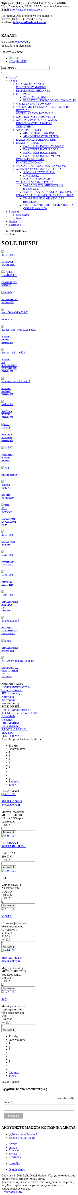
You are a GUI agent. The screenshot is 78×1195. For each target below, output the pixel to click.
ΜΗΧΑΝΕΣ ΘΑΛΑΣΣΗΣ (8, 263)
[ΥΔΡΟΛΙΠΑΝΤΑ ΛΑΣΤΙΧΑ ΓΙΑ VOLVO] (7, 594)
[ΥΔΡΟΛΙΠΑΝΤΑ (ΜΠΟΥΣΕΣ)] (6, 640)
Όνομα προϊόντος (11, 690)
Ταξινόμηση (8, 699)
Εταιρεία (14, 211)
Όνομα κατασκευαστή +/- (16, 686)
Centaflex (7, 719)
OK (20, 1191)
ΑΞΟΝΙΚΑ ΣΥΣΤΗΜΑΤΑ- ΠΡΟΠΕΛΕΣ (9, 630)
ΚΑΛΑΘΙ (14, 1163)
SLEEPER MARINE (13, 735)
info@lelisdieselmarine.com (26, 9)
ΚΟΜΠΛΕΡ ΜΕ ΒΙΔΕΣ (7, 563)
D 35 (4, 877)
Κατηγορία (7, 696)
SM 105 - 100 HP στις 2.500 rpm (11, 803)
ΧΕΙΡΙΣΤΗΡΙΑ (9, 474)
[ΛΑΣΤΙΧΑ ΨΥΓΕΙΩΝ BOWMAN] (7, 427)
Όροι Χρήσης (16, 1169)
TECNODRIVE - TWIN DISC (19, 713)
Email (8, 1102)
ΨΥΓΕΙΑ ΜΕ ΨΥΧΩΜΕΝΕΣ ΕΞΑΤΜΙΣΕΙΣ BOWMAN (9, 365)
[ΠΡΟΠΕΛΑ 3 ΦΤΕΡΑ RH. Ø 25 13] (8, 835)
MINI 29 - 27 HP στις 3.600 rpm (11, 959)
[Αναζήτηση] (2, 72)
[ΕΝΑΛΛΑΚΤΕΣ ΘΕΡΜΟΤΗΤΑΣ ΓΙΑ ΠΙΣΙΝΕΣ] (17, 660)
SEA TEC (7, 732)
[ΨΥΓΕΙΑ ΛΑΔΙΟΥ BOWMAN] (15, 381)
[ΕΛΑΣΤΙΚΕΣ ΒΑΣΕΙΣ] (7, 534)
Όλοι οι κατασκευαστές (15, 709)
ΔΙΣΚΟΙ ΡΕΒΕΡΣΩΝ (7, 496)
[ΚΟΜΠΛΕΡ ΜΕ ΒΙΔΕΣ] (7, 554)
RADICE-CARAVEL (14, 729)
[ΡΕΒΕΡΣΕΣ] (14, 312)
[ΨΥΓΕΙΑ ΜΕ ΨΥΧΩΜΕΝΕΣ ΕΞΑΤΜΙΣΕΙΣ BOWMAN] (13, 352)
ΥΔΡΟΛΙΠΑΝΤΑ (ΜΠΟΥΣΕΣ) (9, 649)
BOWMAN (8, 716)
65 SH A (6, 916)
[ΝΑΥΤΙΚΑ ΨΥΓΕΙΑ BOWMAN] (7, 404)
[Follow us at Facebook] (23, 1134)
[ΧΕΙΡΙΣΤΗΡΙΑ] (5, 467)
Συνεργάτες (22, 214)
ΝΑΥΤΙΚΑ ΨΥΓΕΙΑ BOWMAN (7, 414)
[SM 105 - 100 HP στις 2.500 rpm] (8, 794)
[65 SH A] (8, 909)
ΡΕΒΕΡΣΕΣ (7, 319)
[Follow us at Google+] (23, 1137)
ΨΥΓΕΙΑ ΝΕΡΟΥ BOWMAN (7, 339)
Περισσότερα (9, 1191)
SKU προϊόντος (10, 693)
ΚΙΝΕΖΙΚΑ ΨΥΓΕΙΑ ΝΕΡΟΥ (7, 457)
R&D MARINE (10, 726)
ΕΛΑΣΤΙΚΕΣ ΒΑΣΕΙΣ (8, 543)
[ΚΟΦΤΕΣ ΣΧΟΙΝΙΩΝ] (7, 574)
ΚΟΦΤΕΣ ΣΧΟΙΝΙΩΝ (7, 583)
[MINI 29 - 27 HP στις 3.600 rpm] (8, 950)
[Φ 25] (8, 992)
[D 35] (8, 870)
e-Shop (13, 80)
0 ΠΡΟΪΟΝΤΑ (21, 42)
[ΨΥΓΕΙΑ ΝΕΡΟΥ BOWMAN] (18, 329)
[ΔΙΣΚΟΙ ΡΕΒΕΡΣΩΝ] (7, 488)
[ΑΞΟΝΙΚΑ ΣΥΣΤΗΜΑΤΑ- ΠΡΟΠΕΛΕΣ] (10, 620)
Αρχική (13, 77)
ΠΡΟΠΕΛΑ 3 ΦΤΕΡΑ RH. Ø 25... (13, 844)
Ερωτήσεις (15, 224)
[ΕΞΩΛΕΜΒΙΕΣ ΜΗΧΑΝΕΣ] (6, 292)
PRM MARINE (10, 722)
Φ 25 (4, 999)
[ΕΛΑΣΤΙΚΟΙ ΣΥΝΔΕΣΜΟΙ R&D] (7, 511)
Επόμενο (14, 781)
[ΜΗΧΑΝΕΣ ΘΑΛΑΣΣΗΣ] (8, 254)
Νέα (18, 218)
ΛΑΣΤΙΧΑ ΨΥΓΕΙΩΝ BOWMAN (7, 437)
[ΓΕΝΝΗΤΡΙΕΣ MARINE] (9, 275)
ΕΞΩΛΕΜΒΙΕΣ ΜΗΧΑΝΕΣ (9, 301)
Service (13, 221)
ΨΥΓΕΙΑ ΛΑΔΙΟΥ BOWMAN (7, 391)
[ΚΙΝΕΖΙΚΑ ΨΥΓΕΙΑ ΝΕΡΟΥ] (6, 447)
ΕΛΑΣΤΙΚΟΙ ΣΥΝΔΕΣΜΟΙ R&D (8, 521)
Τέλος (12, 784)
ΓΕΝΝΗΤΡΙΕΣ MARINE (9, 284)
